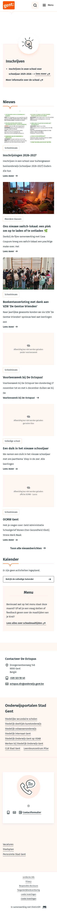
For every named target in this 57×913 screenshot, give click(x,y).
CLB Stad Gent (12, 748)
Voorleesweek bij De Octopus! (19, 397)
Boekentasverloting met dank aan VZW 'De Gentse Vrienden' (28, 293)
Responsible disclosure (28, 886)
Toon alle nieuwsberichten (26, 548)
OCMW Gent (28, 508)
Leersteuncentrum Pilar (36, 748)
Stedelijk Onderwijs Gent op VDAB (23, 738)
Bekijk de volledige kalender (20, 579)
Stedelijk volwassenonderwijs (20, 728)
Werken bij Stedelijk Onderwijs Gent (24, 743)
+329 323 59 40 (17, 678)
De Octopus (15, 5)
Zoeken (35, 5)
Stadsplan (8, 849)
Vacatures (8, 844)
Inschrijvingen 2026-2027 (28, 144)
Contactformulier (32, 812)
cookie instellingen (28, 894)
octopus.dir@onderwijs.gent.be (27, 683)
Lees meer (8, 175)
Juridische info (28, 877)
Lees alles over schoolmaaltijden (24, 623)
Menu (50, 5)
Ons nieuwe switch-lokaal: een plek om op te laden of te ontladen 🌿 (28, 218)
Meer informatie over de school (22, 80)
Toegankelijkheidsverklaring (28, 890)
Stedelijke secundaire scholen (21, 719)
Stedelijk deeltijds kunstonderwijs (23, 723)
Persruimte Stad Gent (14, 854)
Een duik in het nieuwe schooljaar (28, 437)
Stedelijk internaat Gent (18, 733)
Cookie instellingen (28, 899)
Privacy (28, 882)
